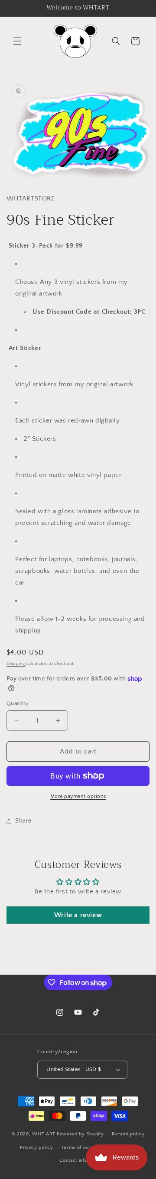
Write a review (78, 915)
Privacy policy (36, 1147)
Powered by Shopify (80, 1134)
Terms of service (80, 1147)
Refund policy (128, 1134)
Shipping (15, 663)
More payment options (78, 796)
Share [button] (23, 820)
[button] (17, 41)
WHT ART (43, 1134)
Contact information (81, 1160)
